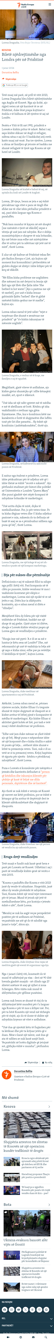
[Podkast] (20, 1337)
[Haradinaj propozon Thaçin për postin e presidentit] (12, 1177)
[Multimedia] (8, 1337)
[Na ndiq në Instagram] (11, 1310)
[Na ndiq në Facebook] (5, 1310)
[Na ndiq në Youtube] (18, 1310)
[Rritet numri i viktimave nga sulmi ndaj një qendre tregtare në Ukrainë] (12, 1287)
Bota (7, 1205)
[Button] (9, 80)
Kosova (6, 50)
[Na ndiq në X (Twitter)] (25, 1310)
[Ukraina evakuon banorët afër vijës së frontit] (27, 1223)
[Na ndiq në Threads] (32, 1310)
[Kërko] (45, 1337)
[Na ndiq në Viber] (39, 1310)
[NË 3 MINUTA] (33, 1337)
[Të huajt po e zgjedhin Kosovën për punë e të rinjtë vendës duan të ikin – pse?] (12, 1190)
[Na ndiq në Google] (46, 1310)
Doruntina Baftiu (10, 72)
